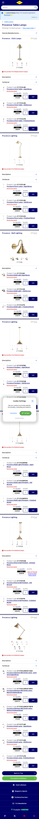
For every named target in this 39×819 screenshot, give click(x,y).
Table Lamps (8, 22)
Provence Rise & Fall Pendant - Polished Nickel (21, 602)
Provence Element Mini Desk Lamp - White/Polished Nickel (20, 709)
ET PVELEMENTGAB (25, 671)
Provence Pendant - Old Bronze (18, 383)
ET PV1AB (21, 273)
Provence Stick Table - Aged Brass (19, 89)
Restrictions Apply (12, 91)
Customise (13, 413)
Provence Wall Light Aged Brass (18, 275)
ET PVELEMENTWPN (25, 706)
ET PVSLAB (21, 87)
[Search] (36, 7)
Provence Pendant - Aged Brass (18, 367)
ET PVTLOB (21, 740)
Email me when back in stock (32, 574)
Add (33, 97)
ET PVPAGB (21, 561)
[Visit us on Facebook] (5, 816)
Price (17, 93)
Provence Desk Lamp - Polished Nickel (21, 758)
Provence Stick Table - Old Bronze (19, 105)
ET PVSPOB (21, 381)
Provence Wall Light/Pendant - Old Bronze (19, 484)
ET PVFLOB (21, 200)
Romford (7, 15)
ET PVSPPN (21, 397)
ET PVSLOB (21, 103)
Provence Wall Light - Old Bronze (19, 291)
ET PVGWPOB (22, 481)
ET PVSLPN (21, 119)
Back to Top (18, 773)
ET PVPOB (21, 581)
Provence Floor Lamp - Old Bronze (19, 202)
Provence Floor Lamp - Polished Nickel (21, 218)
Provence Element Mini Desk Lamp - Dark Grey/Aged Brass (22, 674)
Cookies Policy (19, 418)
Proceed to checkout (18, 778)
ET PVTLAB (21, 724)
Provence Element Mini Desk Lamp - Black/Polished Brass (20, 692)
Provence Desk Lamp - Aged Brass (19, 726)
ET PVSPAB (21, 365)
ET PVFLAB (21, 184)
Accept (26, 413)
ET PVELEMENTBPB (25, 689)
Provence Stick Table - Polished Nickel (21, 121)
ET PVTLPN (21, 756)
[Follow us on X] (15, 816)
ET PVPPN (21, 599)
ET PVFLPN (21, 216)
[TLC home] (19, 3)
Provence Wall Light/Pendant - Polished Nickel (21, 501)
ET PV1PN (21, 305)
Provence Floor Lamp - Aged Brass (19, 186)
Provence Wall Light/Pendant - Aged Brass (20, 466)
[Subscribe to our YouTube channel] (24, 816)
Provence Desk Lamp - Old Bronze (19, 742)
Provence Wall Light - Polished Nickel (20, 307)
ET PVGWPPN (22, 498)
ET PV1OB (21, 289)
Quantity (25, 93)
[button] (32, 401)
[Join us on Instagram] (34, 816)
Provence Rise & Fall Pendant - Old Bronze (19, 584)
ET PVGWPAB (22, 463)
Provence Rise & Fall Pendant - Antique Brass (21, 564)
